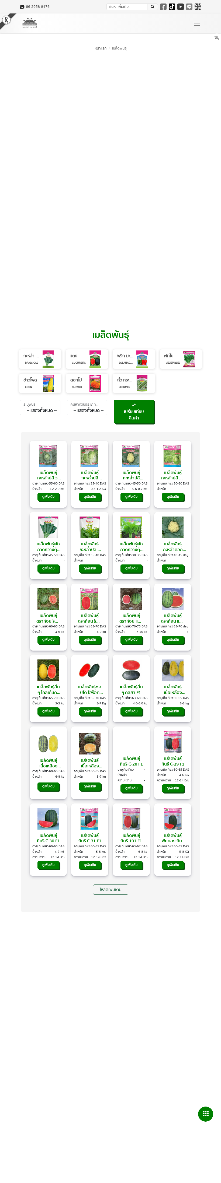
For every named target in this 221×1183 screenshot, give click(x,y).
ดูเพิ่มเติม (48, 496)
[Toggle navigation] (197, 23)
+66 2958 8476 (37, 7)
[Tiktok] (172, 6)
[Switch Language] (198, 6)
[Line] (189, 6)
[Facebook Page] (163, 6)
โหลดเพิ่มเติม (111, 889)
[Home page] (29, 23)
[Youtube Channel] (180, 6)
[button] (205, 1114)
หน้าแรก (100, 48)
